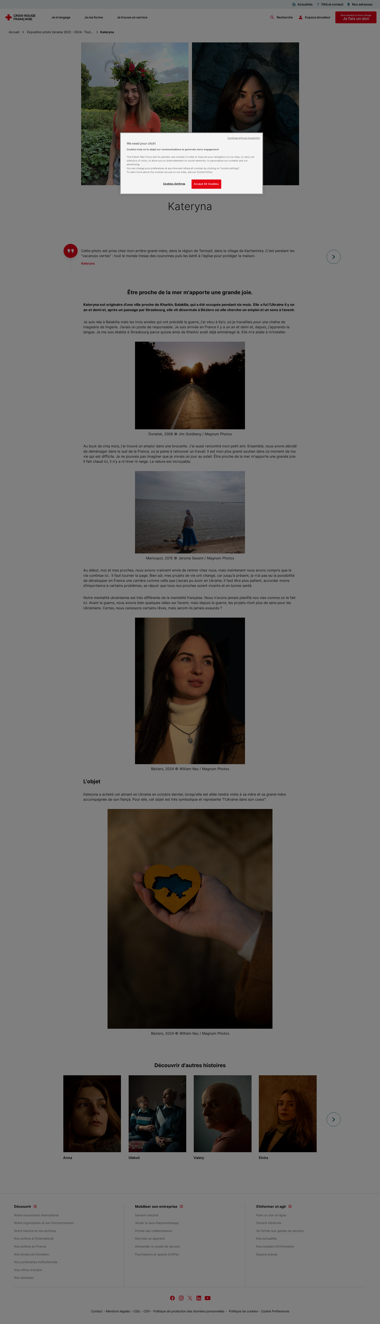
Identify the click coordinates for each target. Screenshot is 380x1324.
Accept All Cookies (206, 183)
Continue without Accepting (243, 138)
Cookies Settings (174, 183)
